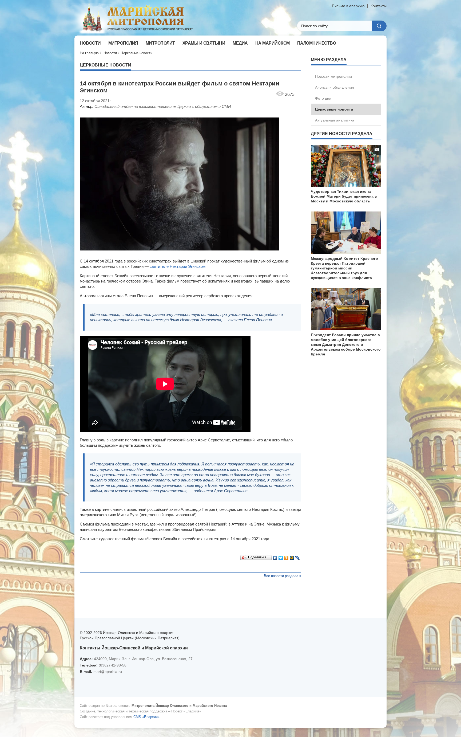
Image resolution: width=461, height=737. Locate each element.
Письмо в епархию (348, 6)
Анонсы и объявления (334, 87)
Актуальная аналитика (334, 120)
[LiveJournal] (297, 556)
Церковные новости (136, 53)
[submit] (379, 26)
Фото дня (323, 98)
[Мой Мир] (292, 556)
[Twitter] (281, 556)
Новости (110, 53)
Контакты (379, 6)
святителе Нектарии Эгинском (177, 266)
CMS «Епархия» (146, 717)
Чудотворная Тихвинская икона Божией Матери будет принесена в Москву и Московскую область (344, 196)
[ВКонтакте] (275, 556)
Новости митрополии (333, 76)
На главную (89, 53)
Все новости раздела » (282, 576)
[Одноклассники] (286, 556)
